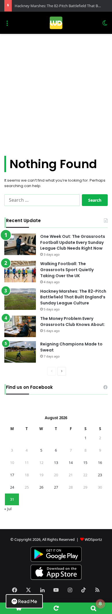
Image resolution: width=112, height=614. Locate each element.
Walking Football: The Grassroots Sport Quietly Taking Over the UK (67, 270)
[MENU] (7, 25)
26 (41, 487)
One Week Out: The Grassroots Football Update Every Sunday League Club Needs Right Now (72, 242)
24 (12, 487)
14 (71, 462)
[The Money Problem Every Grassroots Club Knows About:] (20, 326)
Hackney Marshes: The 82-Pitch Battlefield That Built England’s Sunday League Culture (73, 297)
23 (100, 474)
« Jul (7, 508)
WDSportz (93, 539)
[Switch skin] (105, 25)
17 (12, 474)
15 (85, 462)
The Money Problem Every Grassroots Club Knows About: (72, 321)
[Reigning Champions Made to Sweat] (20, 352)
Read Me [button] (27, 601)
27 (56, 487)
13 (56, 462)
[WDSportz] (56, 23)
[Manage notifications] (100, 603)
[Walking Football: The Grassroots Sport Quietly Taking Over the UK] (20, 271)
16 (100, 462)
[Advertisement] (56, 93)
